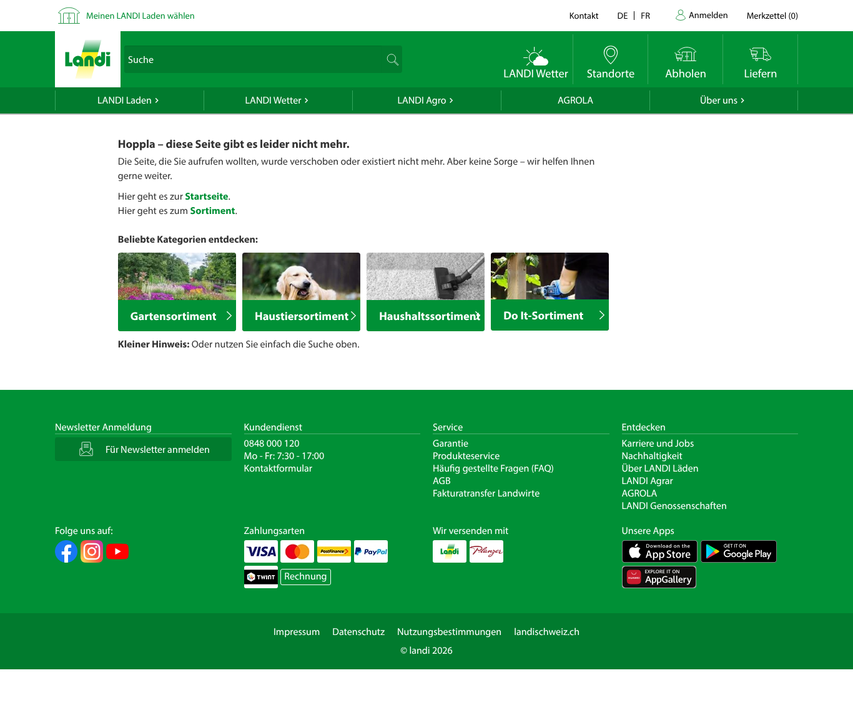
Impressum (297, 632)
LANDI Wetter (273, 100)
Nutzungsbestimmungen (449, 632)
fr (645, 15)
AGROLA (575, 100)
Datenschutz (358, 632)
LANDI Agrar (647, 481)
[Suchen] (391, 59)
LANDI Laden (124, 100)
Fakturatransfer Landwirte (486, 493)
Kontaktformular (278, 468)
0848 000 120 (272, 443)
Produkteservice (466, 456)
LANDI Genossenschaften (674, 506)
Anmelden (708, 15)
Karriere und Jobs (658, 443)
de (623, 15)
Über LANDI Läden (660, 468)
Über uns (718, 100)
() (772, 15)
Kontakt (584, 15)
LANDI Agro (421, 100)
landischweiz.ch (546, 632)
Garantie (450, 443)
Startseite (206, 196)
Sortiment (212, 211)
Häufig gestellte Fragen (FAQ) (493, 468)
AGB (442, 481)
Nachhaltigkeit (652, 456)
